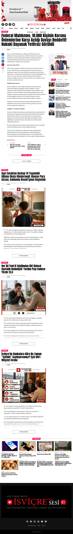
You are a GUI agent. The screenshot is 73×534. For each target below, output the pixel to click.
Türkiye (21, 28)
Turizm (53, 28)
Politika (37, 28)
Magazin (48, 28)
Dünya (26, 28)
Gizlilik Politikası (32, 525)
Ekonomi (32, 28)
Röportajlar (30, 32)
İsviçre (16, 28)
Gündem (10, 28)
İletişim (43, 525)
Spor (63, 28)
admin (8, 49)
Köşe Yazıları (43, 32)
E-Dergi (36, 32)
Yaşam (58, 28)
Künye (38, 525)
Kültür (42, 28)
